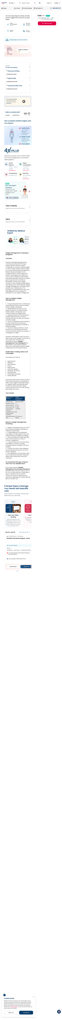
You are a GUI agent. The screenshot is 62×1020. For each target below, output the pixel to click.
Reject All (11, 1012)
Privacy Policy (14, 1006)
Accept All (26, 1012)
